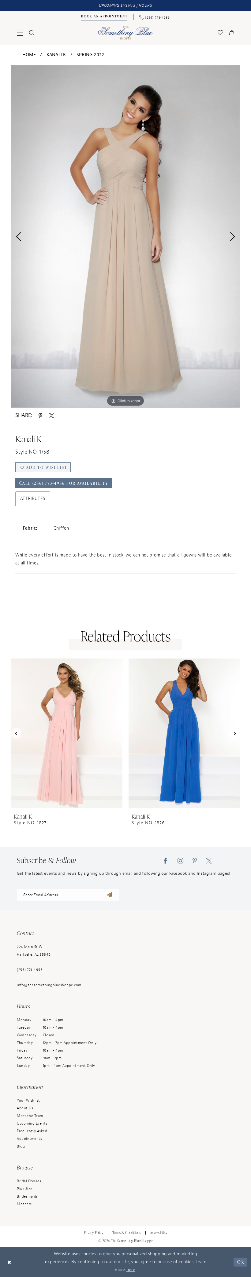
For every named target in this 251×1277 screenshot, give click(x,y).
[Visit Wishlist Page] (220, 32)
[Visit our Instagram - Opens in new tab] (180, 860)
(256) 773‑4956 (30, 969)
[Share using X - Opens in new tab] (51, 415)
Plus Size (24, 1188)
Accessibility (158, 1232)
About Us (25, 1108)
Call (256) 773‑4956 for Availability (63, 483)
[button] (20, 33)
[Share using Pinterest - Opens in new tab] (40, 415)
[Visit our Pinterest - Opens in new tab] (194, 860)
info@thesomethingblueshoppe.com (49, 985)
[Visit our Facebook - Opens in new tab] (165, 860)
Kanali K (56, 55)
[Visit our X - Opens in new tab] (209, 860)
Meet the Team (30, 1115)
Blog (21, 1146)
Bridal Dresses (29, 1181)
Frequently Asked (32, 1131)
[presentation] (66, 733)
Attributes (32, 499)
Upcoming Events (32, 1123)
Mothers (24, 1204)
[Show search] (31, 32)
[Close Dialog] (9, 1262)
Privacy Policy (93, 1232)
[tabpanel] (125, 236)
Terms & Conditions (126, 1232)
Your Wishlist (28, 1100)
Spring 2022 (90, 55)
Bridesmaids (27, 1196)
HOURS (145, 5)
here (130, 1270)
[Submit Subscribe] (109, 895)
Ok (240, 1262)
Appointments (29, 1138)
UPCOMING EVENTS (117, 5)
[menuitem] (104, 17)
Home (29, 55)
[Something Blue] (125, 32)
